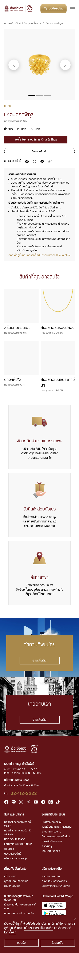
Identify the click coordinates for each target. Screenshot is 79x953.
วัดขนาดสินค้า (39, 151)
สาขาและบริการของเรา (54, 881)
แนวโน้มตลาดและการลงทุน (57, 827)
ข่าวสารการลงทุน (51, 831)
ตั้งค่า (12, 932)
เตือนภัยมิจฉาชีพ (51, 851)
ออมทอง (9, 849)
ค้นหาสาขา (39, 577)
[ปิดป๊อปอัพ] (75, 920)
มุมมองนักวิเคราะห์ (52, 822)
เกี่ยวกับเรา (10, 876)
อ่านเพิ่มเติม (39, 660)
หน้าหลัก (9, 23)
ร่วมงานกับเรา (12, 886)
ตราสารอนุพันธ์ (12, 853)
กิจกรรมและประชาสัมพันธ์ (56, 836)
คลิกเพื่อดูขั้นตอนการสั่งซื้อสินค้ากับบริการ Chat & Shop (39, 255)
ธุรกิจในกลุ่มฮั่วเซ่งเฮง (16, 881)
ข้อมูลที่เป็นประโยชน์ (53, 814)
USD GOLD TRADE (14, 839)
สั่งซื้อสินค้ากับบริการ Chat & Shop (36, 139)
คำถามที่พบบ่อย (51, 876)
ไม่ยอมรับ (57, 942)
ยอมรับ (21, 942)
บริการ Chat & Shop (15, 858)
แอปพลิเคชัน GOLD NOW (18, 844)
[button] (31, 95)
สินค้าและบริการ (14, 814)
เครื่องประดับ (38, 23)
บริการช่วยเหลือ (52, 868)
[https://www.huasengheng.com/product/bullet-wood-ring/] (49, 161)
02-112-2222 (24, 793)
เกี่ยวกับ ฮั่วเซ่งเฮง (15, 868)
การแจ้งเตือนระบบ (52, 841)
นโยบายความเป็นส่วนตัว (38, 928)
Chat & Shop (22, 23)
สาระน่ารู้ (47, 846)
